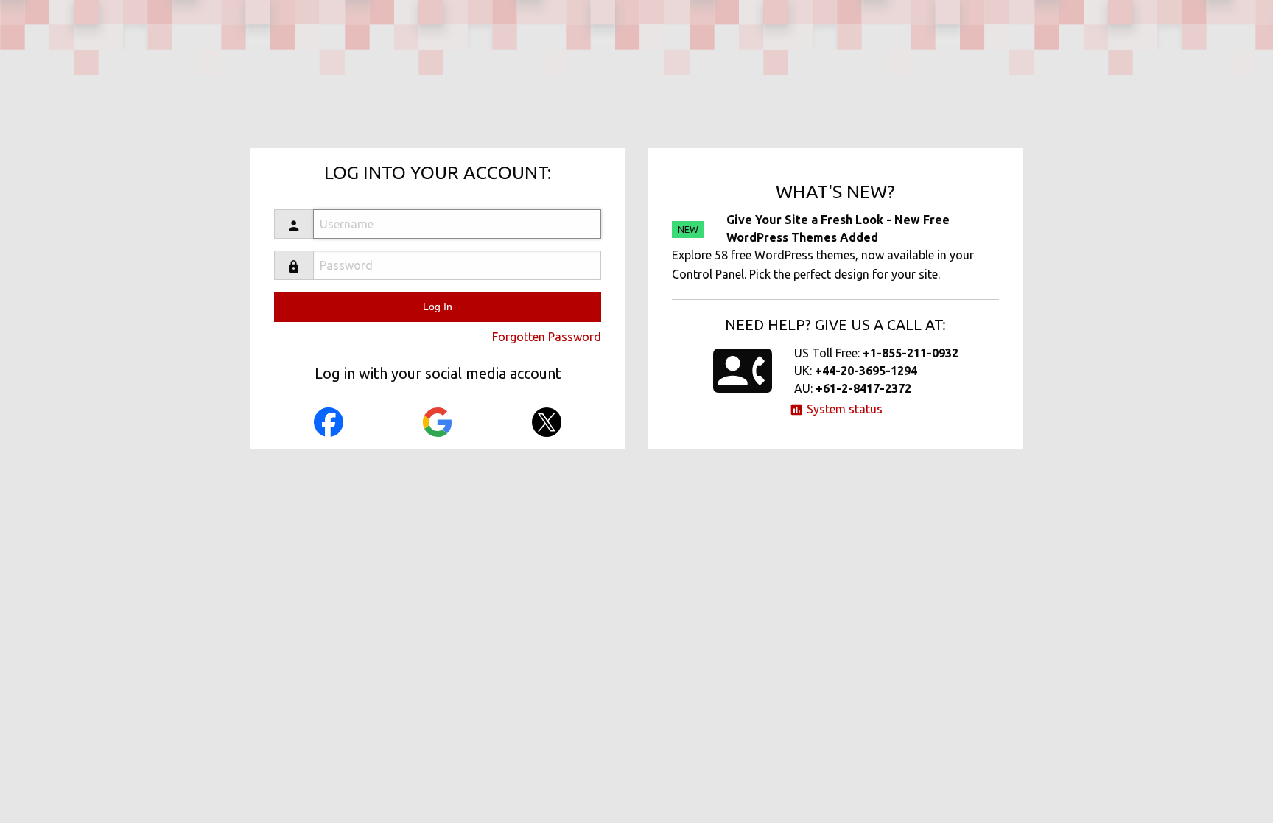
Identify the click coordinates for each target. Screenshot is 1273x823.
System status (843, 409)
